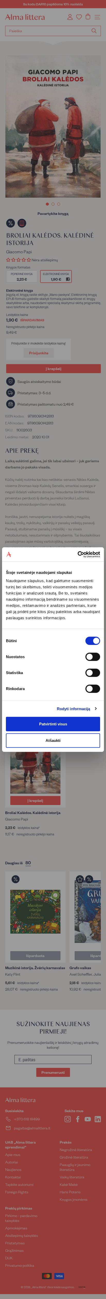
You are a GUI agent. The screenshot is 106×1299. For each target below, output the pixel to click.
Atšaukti (53, 740)
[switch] (92, 656)
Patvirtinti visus (53, 724)
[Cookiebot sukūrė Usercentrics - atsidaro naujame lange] (77, 554)
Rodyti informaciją (73, 709)
